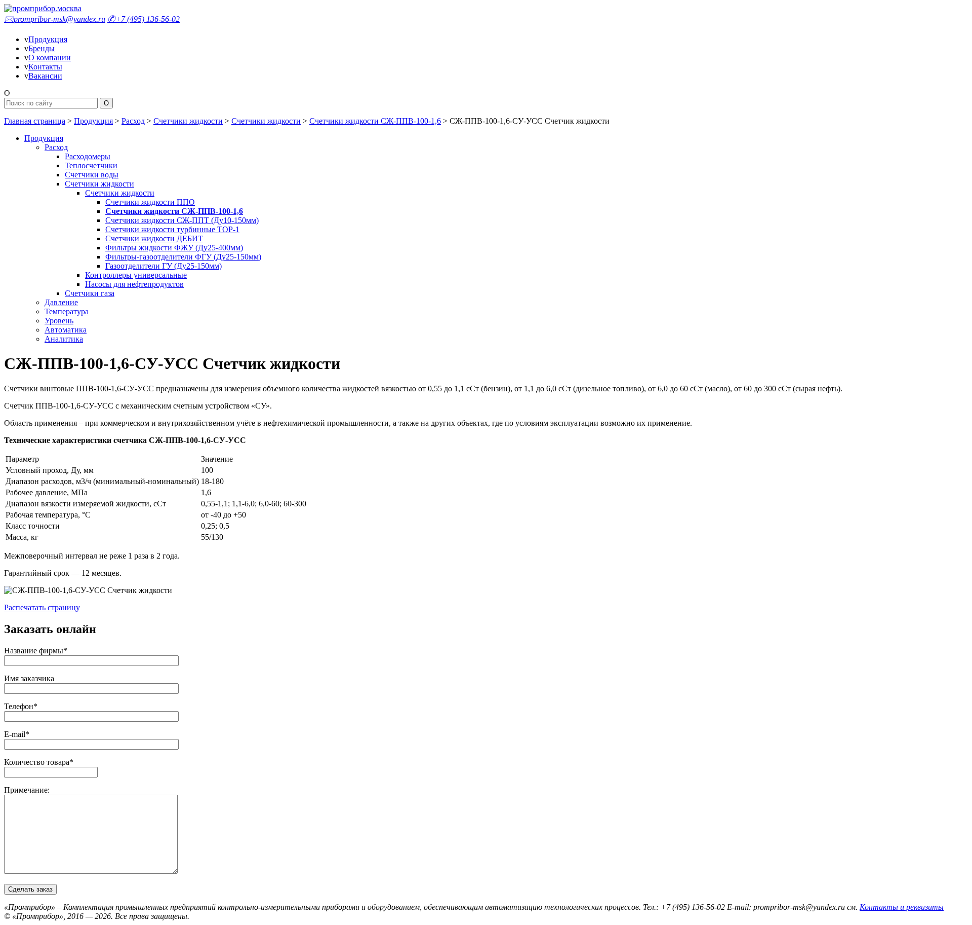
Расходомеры (87, 156)
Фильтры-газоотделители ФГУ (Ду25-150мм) (183, 256)
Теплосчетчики (91, 165)
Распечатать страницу (42, 607)
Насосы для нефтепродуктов (134, 284)
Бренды (41, 48)
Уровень (59, 320)
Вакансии (45, 75)
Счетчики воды (91, 174)
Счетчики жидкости (188, 121)
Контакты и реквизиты (902, 907)
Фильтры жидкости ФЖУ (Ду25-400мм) (174, 247)
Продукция (47, 39)
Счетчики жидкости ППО (150, 202)
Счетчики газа (89, 293)
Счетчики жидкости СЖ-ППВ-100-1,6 (375, 121)
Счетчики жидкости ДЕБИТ (154, 238)
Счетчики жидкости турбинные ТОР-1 (172, 229)
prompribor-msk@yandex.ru (54, 19)
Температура (67, 311)
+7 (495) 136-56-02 (143, 19)
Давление (61, 302)
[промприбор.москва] (43, 8)
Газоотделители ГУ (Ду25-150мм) (163, 266)
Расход (133, 121)
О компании (49, 57)
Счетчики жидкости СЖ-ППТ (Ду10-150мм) (182, 220)
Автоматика (66, 329)
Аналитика (64, 339)
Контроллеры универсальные (136, 275)
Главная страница (34, 121)
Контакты (45, 66)
